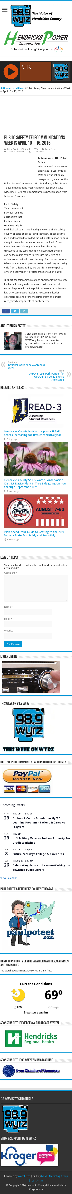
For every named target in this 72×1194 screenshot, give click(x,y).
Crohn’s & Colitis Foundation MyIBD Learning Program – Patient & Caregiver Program (40, 822)
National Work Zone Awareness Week (26, 365)
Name (8, 606)
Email (8, 618)
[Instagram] (37, 1180)
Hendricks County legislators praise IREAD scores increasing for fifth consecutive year (32, 433)
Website (8, 630)
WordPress (24, 1176)
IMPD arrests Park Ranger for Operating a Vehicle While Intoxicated (46, 375)
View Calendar (8, 878)
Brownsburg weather (36, 1012)
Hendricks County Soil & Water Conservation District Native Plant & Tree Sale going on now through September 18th (35, 483)
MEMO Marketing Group (54, 1176)
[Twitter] (33, 1180)
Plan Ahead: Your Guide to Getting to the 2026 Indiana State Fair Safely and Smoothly (34, 533)
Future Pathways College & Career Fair (38, 854)
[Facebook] (29, 1180)
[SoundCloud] (42, 1180)
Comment (10, 572)
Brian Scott (12, 149)
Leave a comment (16, 151)
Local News (18, 88)
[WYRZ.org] (36, 15)
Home (6, 88)
